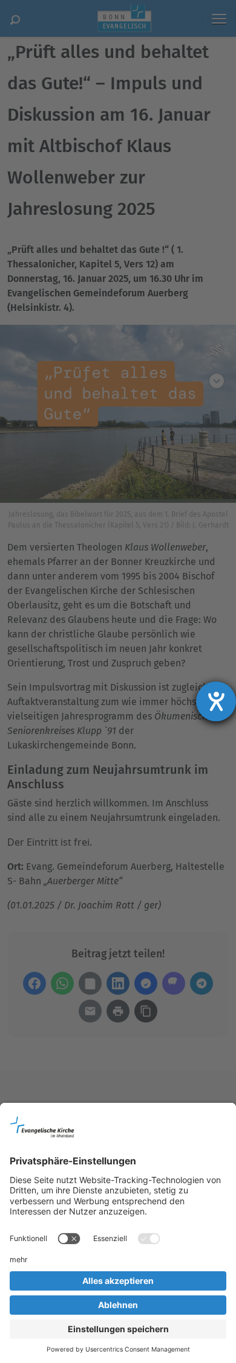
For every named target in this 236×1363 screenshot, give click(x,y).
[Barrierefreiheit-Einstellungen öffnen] (216, 701)
